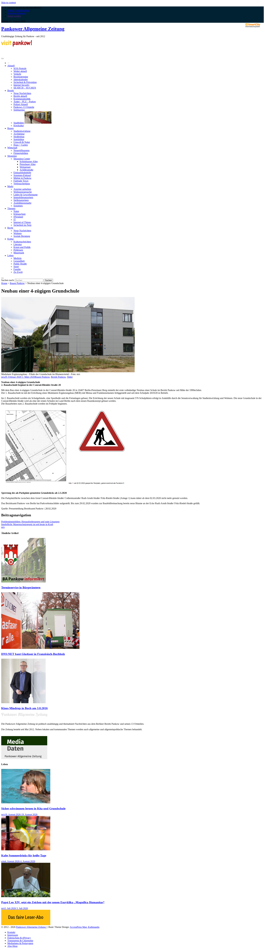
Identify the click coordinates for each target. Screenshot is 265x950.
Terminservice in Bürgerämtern (20, 587)
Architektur (19, 134)
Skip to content (8, 2)
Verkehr (17, 74)
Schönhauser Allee (29, 161)
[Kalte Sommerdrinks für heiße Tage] (25, 849)
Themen (11, 208)
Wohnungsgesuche (22, 192)
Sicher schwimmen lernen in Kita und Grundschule (33, 808)
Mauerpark (18, 252)
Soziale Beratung (21, 236)
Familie (17, 269)
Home (4, 283)
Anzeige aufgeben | (16, 13)
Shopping (12, 156)
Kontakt (11, 932)
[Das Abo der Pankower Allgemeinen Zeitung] (25, 924)
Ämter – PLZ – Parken (24, 101)
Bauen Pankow (17, 283)
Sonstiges (18, 205)
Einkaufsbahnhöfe (22, 172)
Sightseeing (19, 110)
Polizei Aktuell (20, 104)
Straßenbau (18, 136)
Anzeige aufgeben (22, 189)
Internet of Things (22, 222)
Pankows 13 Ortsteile (23, 107)
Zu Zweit (18, 272)
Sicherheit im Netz (22, 225)
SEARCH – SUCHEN (24, 87)
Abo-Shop (12, 946)
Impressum (12, 935)
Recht (10, 228)
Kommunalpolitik (22, 99)
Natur (16, 211)
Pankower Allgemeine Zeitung (32, 28)
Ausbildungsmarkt (22, 203)
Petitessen (18, 250)
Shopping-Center (21, 158)
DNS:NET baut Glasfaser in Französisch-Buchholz (33, 654)
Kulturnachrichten (22, 241)
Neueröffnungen (21, 150)
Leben (10, 255)
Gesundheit (19, 261)
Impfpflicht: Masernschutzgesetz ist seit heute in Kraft (27, 524)
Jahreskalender (20, 79)
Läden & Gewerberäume (25, 194)
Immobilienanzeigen (23, 197)
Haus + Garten (20, 145)
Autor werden (14, 16)
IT (14, 219)
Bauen (10, 128)
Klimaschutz (19, 214)
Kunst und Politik (22, 247)
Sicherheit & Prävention (25, 82)
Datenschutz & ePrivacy (19, 937)
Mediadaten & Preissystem (20, 943)
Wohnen (17, 233)
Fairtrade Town (20, 181)
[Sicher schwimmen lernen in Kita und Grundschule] (25, 802)
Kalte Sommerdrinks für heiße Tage (23, 855)
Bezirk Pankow (58, 377)
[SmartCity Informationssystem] (253, 26)
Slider (70, 377)
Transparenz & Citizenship (20, 940)
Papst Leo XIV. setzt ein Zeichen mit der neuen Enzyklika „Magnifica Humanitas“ (53, 902)
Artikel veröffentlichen (18, 10)
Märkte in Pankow (22, 178)
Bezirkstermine (20, 76)
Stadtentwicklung (21, 131)
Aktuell (11, 65)
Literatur (17, 244)
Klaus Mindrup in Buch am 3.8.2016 (24, 708)
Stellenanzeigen (21, 200)
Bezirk (10, 90)
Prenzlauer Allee (28, 164)
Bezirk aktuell (20, 96)
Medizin (17, 258)
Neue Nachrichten (22, 93)
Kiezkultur (18, 125)
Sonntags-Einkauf (22, 175)
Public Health (20, 263)
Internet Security (21, 85)
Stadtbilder (19, 122)
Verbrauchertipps (21, 183)
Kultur (10, 239)
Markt (10, 186)
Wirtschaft (12, 147)
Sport (16, 266)
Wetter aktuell (20, 71)
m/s (3, 377)
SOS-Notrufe (19, 68)
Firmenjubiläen (20, 153)
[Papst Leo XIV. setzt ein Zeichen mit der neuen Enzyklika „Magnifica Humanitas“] (25, 896)
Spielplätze (18, 139)
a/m (3, 861)
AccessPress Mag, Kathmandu (84, 927)
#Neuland (18, 216)
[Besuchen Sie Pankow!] (16, 45)
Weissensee (25, 167)
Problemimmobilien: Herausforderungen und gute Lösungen (30, 521)
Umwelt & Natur (21, 142)
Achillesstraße (26, 169)
